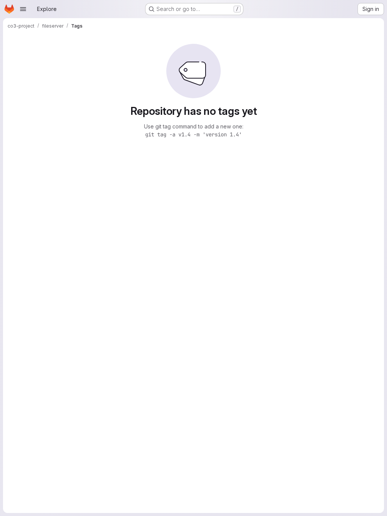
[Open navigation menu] (23, 9)
